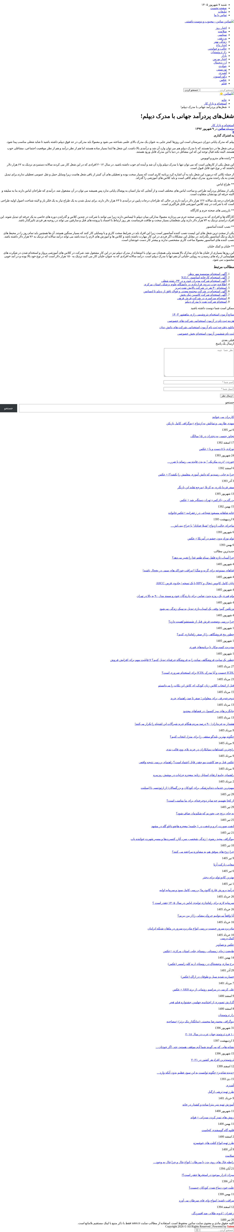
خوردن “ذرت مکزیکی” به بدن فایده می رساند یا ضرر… (200, 461)
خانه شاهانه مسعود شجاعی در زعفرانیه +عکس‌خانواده (201, 512)
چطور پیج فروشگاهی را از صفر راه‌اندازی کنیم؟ (205, 634)
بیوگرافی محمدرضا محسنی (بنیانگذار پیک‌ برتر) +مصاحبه (200, 1021)
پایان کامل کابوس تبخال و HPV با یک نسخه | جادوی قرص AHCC (195, 583)
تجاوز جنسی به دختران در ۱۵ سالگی (212, 436)
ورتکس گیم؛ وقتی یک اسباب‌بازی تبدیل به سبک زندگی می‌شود (197, 608)
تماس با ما (220, 15)
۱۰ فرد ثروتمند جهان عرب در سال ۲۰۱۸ (209, 1034)
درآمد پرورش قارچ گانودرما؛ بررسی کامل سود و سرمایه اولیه (196, 890)
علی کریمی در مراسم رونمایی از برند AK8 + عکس (203, 989)
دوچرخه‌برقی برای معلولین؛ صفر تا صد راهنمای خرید (202, 698)
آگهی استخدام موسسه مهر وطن (207, 273)
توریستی (221, 69)
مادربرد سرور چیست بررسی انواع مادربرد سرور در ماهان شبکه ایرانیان (191, 928)
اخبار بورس (220, 59)
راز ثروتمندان (219, 52)
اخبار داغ (221, 45)
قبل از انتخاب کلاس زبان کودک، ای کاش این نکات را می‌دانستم (196, 685)
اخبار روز (221, 27)
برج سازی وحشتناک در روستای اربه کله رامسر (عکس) (201, 963)
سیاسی (222, 34)
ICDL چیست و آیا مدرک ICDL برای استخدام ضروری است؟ (198, 672)
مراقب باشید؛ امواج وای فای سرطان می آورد (206, 1200)
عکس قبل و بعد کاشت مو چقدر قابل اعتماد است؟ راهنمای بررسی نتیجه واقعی (186, 762)
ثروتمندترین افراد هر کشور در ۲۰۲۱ (212, 1059)
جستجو (229, 402)
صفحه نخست (218, 8)
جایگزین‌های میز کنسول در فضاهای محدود (208, 711)
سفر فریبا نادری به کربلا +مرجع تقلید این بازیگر (206, 487)
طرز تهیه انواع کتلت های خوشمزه (213, 1142)
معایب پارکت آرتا (224, 864)
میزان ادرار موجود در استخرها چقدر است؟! (208, 1174)
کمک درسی (227, 938)
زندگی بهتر (220, 41)
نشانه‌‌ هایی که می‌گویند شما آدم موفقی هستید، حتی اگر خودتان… (195, 1047)
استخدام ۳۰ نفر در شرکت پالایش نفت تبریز (201, 287)
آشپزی (223, 73)
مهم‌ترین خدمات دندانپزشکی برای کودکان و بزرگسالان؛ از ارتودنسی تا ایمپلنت (187, 787)
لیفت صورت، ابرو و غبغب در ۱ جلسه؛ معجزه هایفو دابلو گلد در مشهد (192, 826)
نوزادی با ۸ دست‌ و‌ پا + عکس (216, 448)
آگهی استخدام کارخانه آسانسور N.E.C (204, 277)
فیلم (224, 83)
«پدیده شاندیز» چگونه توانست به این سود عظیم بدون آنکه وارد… (195, 1072)
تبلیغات (222, 11)
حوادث (223, 66)
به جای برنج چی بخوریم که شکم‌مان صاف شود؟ (205, 813)
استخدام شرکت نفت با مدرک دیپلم (206, 301)
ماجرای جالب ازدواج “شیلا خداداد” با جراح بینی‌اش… (202, 525)
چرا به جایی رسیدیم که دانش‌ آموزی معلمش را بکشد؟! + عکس (196, 474)
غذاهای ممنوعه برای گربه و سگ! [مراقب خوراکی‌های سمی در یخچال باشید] (188, 570)
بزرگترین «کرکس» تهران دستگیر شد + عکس (207, 500)
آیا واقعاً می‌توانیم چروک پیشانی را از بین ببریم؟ (206, 915)
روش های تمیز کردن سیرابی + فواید (212, 1117)
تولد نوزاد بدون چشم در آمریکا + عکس (211, 538)
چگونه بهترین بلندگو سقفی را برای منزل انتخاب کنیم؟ (202, 736)
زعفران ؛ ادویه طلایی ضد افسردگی (212, 1213)
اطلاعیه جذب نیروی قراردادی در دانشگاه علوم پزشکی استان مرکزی (185, 284)
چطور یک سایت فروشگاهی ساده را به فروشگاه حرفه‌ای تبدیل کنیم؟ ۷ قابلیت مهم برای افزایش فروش (172, 659)
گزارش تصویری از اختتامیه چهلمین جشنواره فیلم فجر (201, 1002)
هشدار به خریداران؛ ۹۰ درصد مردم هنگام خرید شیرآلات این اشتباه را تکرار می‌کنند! (184, 723)
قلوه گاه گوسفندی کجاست (218, 1130)
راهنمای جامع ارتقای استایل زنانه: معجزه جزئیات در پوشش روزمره (193, 775)
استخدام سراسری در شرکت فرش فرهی (202, 298)
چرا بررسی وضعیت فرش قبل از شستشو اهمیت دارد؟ (201, 621)
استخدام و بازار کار (222, 125)
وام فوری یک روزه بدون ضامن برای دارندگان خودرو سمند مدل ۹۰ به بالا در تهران (185, 596)
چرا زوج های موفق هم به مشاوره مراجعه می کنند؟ (203, 851)
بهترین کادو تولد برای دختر (218, 877)
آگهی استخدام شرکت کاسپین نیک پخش (203, 294)
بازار (224, 55)
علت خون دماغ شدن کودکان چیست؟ (211, 1187)
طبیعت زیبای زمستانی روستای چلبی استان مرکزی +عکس (198, 951)
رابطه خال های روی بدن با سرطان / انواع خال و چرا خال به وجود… (193, 1162)
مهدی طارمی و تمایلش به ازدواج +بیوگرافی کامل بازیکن (200, 423)
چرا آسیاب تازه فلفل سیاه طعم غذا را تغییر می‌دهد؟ (203, 557)
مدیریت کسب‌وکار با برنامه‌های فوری (211, 647)
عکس (223, 79)
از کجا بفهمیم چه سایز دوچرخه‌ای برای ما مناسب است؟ (200, 800)
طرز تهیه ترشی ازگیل (221, 1091)
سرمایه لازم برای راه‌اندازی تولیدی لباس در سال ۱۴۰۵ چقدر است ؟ (193, 902)
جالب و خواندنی (217, 48)
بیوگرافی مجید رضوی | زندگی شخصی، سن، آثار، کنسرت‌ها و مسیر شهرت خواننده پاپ (182, 839)
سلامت (222, 31)
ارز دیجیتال (220, 62)
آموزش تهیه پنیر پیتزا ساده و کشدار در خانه (208, 1104)
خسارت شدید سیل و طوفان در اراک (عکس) (207, 976)
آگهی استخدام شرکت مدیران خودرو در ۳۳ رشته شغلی (194, 280)
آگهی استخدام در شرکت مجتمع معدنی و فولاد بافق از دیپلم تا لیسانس (185, 291)
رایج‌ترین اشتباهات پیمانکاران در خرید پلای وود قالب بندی (200, 749)
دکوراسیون (220, 76)
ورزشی (222, 38)
